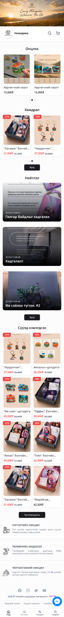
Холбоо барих (51, 603)
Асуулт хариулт (32, 603)
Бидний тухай (12, 603)
